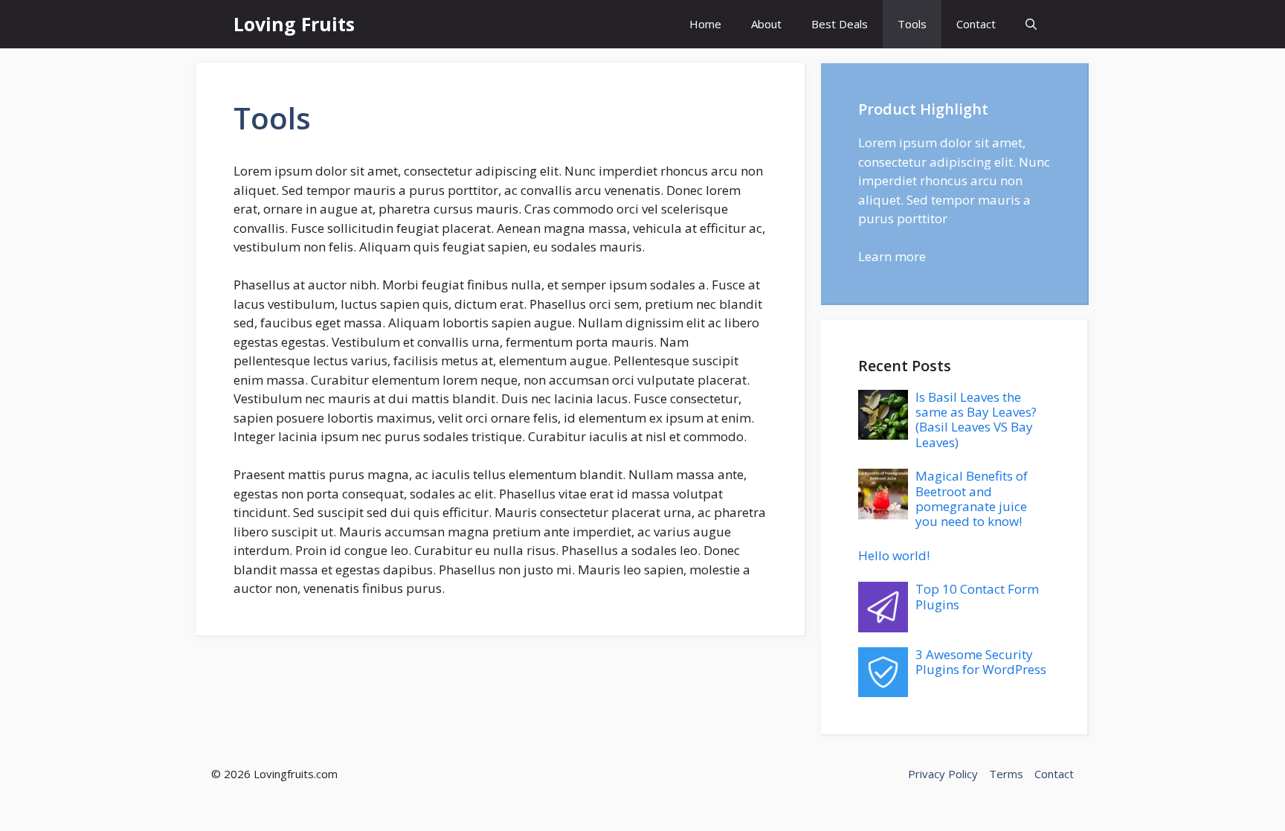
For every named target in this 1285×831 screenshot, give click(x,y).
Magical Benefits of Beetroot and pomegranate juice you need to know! (971, 498)
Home (705, 23)
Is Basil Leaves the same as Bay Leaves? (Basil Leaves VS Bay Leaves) (976, 419)
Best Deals (839, 23)
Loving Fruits (294, 23)
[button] (1031, 24)
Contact (976, 23)
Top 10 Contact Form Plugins (977, 596)
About (766, 23)
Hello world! (894, 555)
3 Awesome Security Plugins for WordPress (980, 662)
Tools (912, 23)
